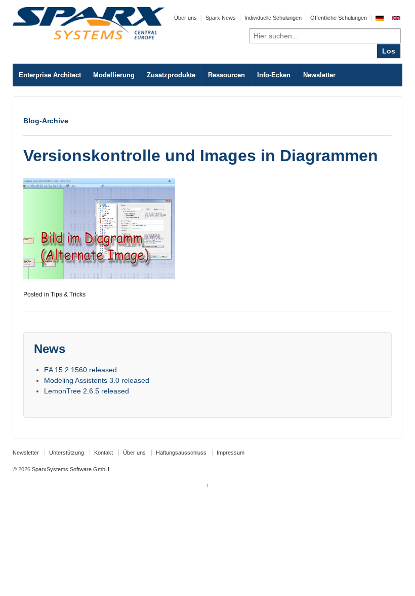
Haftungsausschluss (181, 453)
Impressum (230, 453)
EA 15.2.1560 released (80, 370)
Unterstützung (66, 453)
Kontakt (103, 453)
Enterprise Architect (50, 75)
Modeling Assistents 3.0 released (96, 380)
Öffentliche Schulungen (338, 18)
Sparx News (220, 18)
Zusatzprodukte (171, 75)
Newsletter (319, 75)
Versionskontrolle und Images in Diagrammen (200, 155)
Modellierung (114, 75)
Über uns (185, 18)
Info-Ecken (273, 75)
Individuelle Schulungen (273, 18)
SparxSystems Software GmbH (69, 469)
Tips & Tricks (68, 294)
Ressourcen (226, 75)
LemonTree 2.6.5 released (86, 391)
